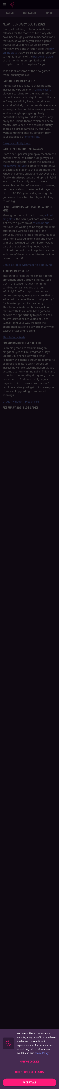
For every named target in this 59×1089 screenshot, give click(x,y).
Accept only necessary (29, 1072)
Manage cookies (29, 1061)
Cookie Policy (41, 1053)
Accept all (29, 1082)
